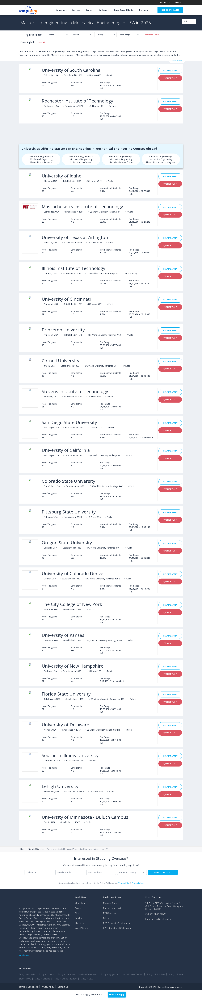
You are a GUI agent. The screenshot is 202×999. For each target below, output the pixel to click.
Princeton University (63, 330)
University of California (66, 450)
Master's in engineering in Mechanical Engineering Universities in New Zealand (121, 159)
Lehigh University (60, 786)
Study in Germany (66, 974)
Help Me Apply (170, 70)
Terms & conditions (28, 986)
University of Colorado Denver (73, 573)
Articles (78, 918)
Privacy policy (48, 986)
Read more (177, 60)
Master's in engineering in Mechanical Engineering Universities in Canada (81, 159)
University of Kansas (63, 635)
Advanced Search (152, 34)
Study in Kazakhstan (87, 974)
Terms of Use (124, 883)
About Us (79, 923)
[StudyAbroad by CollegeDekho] (28, 9)
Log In (178, 2)
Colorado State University (68, 481)
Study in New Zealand (132, 974)
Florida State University (66, 694)
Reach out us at (153, 897)
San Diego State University (69, 422)
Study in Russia (176, 974)
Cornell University (60, 361)
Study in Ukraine (42, 978)
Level (51, 34)
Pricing (106, 918)
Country (100, 34)
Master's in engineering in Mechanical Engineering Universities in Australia (41, 159)
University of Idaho (61, 176)
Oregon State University (67, 543)
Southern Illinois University (70, 755)
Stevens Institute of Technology (75, 391)
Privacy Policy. (138, 883)
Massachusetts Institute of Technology (82, 206)
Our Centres (164, 2)
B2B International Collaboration (118, 928)
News (77, 913)
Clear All (41, 42)
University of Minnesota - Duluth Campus (85, 817)
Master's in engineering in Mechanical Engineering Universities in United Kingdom (160, 159)
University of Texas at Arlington (75, 237)
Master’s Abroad (111, 903)
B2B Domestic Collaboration (116, 923)
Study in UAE (25, 978)
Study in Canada (46, 974)
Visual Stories (81, 928)
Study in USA (33, 849)
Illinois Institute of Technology (73, 268)
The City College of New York (72, 604)
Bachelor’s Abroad (112, 908)
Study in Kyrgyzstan (110, 974)
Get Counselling (170, 10)
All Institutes (81, 903)
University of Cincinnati (66, 299)
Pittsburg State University (69, 512)
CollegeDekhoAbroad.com (170, 987)
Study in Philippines (156, 974)
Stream (76, 34)
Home (23, 849)
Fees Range (125, 34)
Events (78, 908)
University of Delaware (65, 725)
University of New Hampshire (72, 666)
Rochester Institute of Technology (77, 101)
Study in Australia (27, 974)
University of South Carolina (71, 70)
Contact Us (63, 986)
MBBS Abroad (110, 913)
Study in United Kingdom (65, 978)
